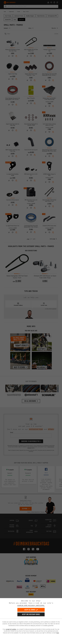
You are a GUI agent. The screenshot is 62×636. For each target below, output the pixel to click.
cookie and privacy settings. (31, 605)
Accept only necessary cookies (31, 614)
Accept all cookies (29, 610)
